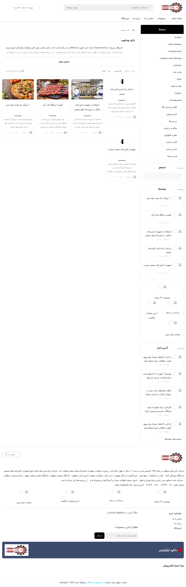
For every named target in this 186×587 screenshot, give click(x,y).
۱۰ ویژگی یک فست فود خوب (158, 198)
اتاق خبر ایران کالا (169, 107)
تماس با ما (177, 519)
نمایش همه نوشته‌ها (173, 439)
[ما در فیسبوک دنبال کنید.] (133, 520)
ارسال (99, 535)
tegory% (178, 93)
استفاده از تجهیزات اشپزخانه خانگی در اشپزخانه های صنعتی (158, 234)
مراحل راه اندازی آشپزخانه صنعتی (159, 250)
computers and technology (170, 58)
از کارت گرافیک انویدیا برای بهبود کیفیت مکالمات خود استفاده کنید (157, 359)
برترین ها (173, 121)
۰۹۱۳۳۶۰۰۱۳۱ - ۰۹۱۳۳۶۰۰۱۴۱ (159, 485)
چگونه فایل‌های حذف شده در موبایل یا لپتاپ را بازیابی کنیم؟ (158, 392)
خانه (133, 30)
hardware (177, 65)
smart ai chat (176, 86)
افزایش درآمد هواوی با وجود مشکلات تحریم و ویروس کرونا (158, 409)
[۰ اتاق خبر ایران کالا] (121, 81)
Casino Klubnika (174, 44)
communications (174, 51)
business (178, 37)
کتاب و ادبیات (171, 142)
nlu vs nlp (177, 72)
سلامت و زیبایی (170, 128)
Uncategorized (175, 100)
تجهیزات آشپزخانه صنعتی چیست (157, 265)
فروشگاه (178, 528)
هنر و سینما (172, 156)
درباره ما (178, 523)
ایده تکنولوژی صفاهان (96, 582)
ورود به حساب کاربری (23, 7)
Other (179, 79)
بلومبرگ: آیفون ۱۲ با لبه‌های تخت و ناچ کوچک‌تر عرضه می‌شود (157, 376)
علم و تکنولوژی (170, 135)
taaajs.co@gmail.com (123, 485)
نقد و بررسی (171, 149)
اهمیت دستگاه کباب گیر (161, 215)
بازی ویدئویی (171, 114)
